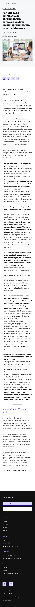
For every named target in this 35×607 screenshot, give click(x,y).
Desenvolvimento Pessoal (10, 574)
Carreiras (5, 524)
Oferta (5, 536)
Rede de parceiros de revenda (12, 558)
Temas (5, 564)
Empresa (6, 518)
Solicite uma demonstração (17, 504)
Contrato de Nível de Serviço (11, 597)
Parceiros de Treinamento (10, 546)
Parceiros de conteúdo (9, 555)
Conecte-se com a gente (17, 509)
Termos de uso (7, 600)
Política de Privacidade (9, 591)
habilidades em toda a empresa (21, 428)
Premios (5, 527)
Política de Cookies (8, 594)
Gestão (5, 570)
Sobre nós (6, 521)
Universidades (7, 543)
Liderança (5, 567)
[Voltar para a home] (9, 3)
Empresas (5, 540)
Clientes (5, 531)
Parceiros (6, 552)
